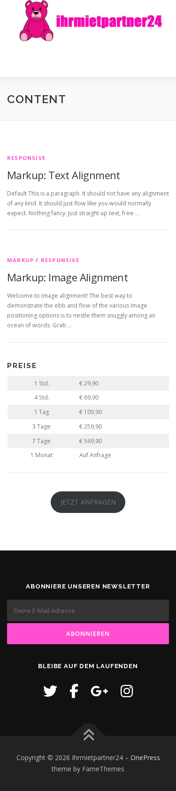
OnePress (145, 757)
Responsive (26, 157)
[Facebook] (73, 691)
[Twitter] (50, 691)
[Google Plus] (99, 691)
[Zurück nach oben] (88, 736)
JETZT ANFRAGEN (88, 501)
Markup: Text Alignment (63, 175)
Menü (160, 60)
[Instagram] (127, 691)
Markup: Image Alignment (67, 277)
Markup (20, 260)
